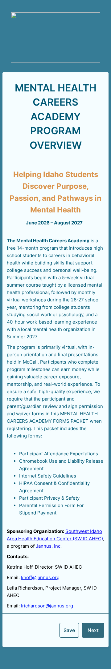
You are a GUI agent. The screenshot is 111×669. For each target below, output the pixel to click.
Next (93, 630)
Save (69, 630)
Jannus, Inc (48, 546)
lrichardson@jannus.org (47, 606)
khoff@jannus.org (40, 577)
